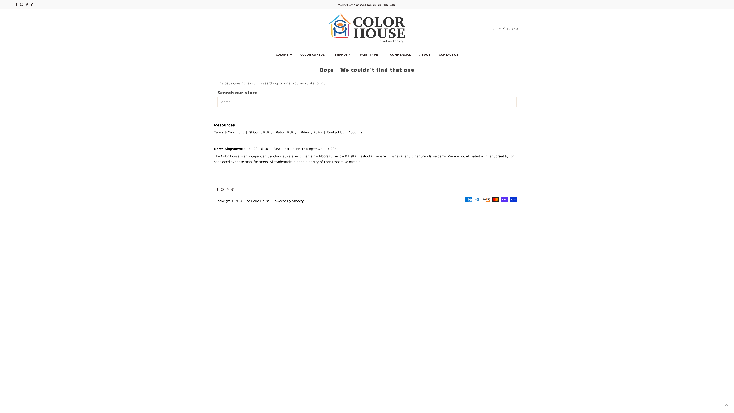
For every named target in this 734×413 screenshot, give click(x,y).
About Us (355, 132)
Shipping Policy (260, 132)
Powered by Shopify (288, 201)
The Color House (257, 201)
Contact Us (336, 132)
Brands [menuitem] (341, 54)
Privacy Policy (312, 132)
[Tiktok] (32, 4)
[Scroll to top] (726, 405)
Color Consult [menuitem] (313, 54)
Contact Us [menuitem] (448, 54)
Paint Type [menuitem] (369, 54)
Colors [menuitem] (282, 54)
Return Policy (286, 132)
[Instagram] (21, 4)
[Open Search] (494, 29)
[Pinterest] (27, 4)
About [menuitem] (424, 54)
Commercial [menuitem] (400, 54)
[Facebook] (16, 4)
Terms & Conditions (229, 132)
